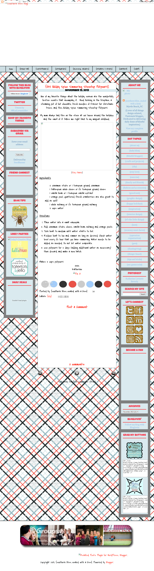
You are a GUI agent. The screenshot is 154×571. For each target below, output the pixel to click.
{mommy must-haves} (134, 230)
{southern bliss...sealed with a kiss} (135, 102)
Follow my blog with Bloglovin (134, 426)
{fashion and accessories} (134, 187)
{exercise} (134, 177)
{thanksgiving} (134, 248)
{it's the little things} (134, 219)
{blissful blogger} (134, 156)
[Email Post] (92, 291)
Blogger (109, 562)
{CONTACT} (123, 69)
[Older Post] (113, 375)
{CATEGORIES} (60, 69)
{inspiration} (134, 209)
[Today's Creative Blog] (19, 239)
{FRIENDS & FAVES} (104, 69)
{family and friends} (134, 182)
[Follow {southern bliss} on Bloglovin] (19, 94)
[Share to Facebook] (65, 296)
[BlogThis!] (61, 296)
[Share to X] (63, 296)
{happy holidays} (134, 203)
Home (11, 69)
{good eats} (134, 193)
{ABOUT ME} (24, 69)
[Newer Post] (40, 375)
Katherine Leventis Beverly (134, 280)
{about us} (134, 145)
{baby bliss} (134, 150)
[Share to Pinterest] (68, 296)
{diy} (49, 296)
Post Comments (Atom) (84, 382)
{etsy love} (135, 171)
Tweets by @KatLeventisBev (19, 109)
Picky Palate (77, 172)
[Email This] (59, 296)
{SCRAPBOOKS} (42, 69)
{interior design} (134, 214)
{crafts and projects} (134, 161)
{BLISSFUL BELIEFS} (81, 69)
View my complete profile (134, 130)
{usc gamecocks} (134, 264)
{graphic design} (134, 198)
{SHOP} (136, 69)
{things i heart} (134, 254)
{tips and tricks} (134, 259)
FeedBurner (19, 162)
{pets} (134, 243)
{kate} (134, 224)
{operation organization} (134, 237)
